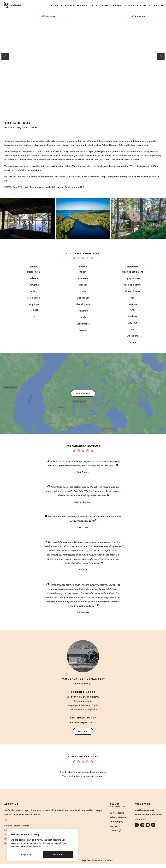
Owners (116, 5)
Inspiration (85, 5)
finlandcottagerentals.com (148, 814)
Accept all (58, 854)
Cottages (68, 5)
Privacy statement (119, 817)
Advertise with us (137, 5)
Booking (102, 5)
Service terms (117, 812)
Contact (83, 731)
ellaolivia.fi (140, 819)
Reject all (26, 854)
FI (162, 5)
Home (54, 5)
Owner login (116, 830)
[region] (42, 845)
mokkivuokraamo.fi (144, 810)
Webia (110, 860)
